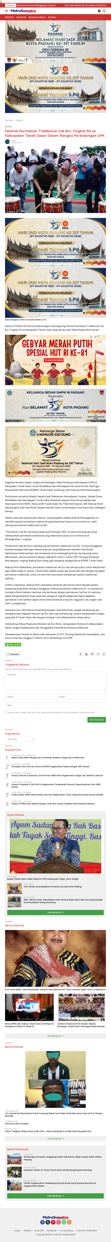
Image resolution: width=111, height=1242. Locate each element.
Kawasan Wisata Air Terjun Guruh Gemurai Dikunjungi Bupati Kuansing (58, 1170)
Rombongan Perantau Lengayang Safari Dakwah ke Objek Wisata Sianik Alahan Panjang (63, 1158)
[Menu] (7, 10)
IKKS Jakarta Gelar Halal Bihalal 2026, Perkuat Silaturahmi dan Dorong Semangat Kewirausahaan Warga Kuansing (63, 901)
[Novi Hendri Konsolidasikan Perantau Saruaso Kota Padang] (14, 888)
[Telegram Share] (98, 654)
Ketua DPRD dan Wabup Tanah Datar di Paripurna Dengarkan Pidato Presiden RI (29, 1025)
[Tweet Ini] (86, 654)
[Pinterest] (53, 1222)
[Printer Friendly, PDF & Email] (13, 644)
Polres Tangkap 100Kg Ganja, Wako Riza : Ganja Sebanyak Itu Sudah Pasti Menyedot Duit (48, 1131)
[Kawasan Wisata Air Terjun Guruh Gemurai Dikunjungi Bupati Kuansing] (14, 1172)
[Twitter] (48, 1222)
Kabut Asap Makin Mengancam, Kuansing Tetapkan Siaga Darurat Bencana (48, 757)
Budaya (8, 126)
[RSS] (69, 1222)
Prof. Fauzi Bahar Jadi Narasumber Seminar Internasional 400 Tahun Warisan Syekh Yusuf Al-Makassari (55, 989)
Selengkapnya (54, 912)
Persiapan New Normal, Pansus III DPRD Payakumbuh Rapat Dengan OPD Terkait (50, 766)
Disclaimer (52, 1230)
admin (13, 140)
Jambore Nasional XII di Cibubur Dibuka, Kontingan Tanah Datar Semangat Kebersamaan (81, 1025)
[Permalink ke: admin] (7, 141)
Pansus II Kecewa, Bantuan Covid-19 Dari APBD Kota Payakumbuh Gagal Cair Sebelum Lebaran (57, 775)
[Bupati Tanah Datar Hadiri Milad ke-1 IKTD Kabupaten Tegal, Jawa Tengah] (55, 846)
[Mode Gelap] (99, 11)
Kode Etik (39, 1230)
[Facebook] (42, 1222)
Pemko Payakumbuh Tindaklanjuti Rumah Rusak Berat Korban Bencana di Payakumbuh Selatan (60, 1184)
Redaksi (27, 1230)
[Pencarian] (104, 11)
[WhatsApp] (64, 1222)
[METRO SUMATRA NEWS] (23, 10)
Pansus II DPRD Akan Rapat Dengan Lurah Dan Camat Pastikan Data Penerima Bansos (53, 803)
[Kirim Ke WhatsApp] (104, 654)
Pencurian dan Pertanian (17, 1123)
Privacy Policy (66, 1230)
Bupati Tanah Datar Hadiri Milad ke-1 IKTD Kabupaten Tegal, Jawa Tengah (43, 879)
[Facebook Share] (80, 654)
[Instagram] (58, 1222)
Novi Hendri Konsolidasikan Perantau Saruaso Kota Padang (53, 886)
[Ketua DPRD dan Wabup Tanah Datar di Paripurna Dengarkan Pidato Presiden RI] (29, 1007)
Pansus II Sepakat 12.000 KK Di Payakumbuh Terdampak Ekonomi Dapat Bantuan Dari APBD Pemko (56, 785)
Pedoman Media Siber (86, 1230)
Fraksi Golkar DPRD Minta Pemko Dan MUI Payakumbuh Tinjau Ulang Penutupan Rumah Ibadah (57, 794)
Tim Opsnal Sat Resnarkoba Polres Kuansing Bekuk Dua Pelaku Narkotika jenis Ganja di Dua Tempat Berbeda (53, 1114)
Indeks (17, 1230)
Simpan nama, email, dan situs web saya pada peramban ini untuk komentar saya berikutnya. (51, 712)
